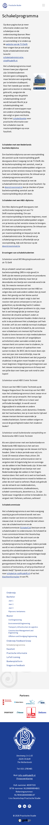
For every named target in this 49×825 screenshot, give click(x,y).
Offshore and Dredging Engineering (22, 636)
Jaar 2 (10, 604)
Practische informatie (17, 653)
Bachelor (11, 596)
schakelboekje (19, 118)
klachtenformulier (10, 576)
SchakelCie (26, 527)
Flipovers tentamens (16, 611)
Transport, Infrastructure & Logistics (23, 627)
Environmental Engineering (19, 623)
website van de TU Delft (16, 44)
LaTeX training (13, 657)
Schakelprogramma (16, 645)
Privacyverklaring (24, 778)
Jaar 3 (10, 608)
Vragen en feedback (16, 665)
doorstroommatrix (13, 187)
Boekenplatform (14, 661)
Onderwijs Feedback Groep (19, 641)
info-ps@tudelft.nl (27, 775)
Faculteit (11, 649)
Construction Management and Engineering (20, 632)
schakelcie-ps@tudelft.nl (18, 573)
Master (10, 616)
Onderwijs (11, 592)
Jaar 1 (10, 601)
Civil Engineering (15, 620)
